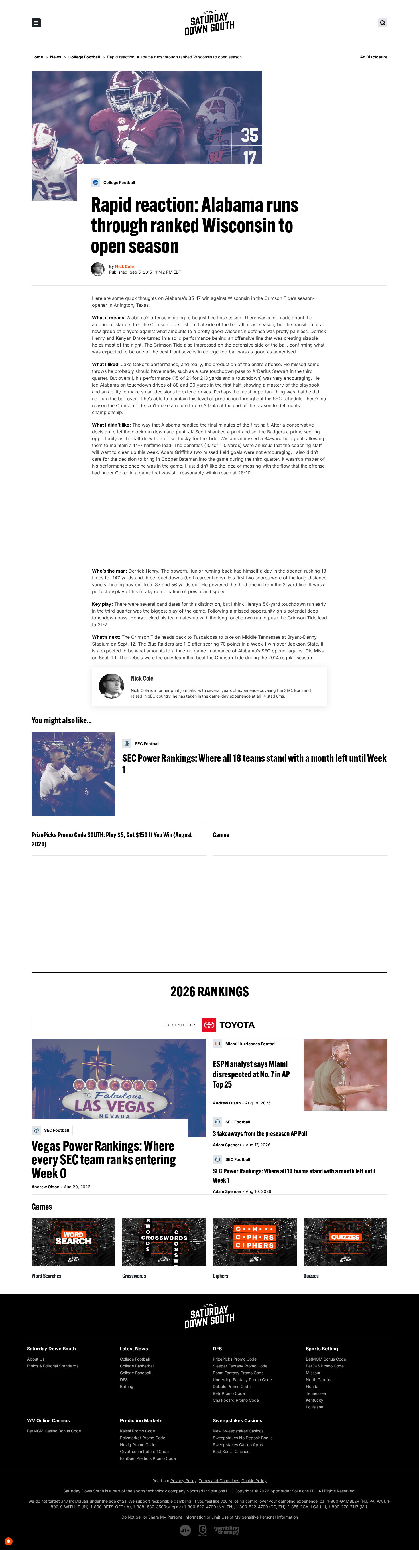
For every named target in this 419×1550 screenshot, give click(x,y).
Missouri (313, 1372)
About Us (35, 1359)
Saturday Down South (51, 1348)
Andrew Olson (46, 1186)
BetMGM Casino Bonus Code (54, 1430)
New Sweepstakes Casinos (238, 1430)
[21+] (186, 1530)
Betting (126, 1386)
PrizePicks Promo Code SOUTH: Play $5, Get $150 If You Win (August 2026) (112, 839)
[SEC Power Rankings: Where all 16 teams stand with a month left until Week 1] (73, 774)
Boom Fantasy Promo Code (238, 1372)
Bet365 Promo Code (325, 1365)
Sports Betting (322, 1348)
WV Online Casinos (48, 1420)
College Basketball (137, 1365)
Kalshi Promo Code (137, 1430)
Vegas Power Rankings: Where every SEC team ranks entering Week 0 (104, 1159)
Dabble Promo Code (232, 1386)
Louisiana (314, 1407)
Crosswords (134, 1275)
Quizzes (311, 1275)
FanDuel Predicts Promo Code (148, 1458)
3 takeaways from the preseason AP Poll (260, 1133)
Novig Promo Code (137, 1444)
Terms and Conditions (219, 1480)
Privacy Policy (183, 1480)
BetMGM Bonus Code (326, 1359)
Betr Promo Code (229, 1393)
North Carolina (319, 1379)
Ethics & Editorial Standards (52, 1365)
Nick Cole (124, 266)
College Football (135, 1359)
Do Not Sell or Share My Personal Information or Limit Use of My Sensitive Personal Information (209, 1517)
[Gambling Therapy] (226, 1530)
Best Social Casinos (231, 1451)
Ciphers (220, 1275)
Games (221, 834)
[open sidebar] (36, 22)
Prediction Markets (141, 1420)
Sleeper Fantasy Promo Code (240, 1365)
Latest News (134, 1348)
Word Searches (46, 1275)
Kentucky (314, 1400)
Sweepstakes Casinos (237, 1420)
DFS (124, 1379)
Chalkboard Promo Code (236, 1400)
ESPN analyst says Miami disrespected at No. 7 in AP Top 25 (251, 1074)
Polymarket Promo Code (142, 1437)
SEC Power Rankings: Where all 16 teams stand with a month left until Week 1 (254, 763)
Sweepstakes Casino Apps (238, 1444)
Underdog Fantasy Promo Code (242, 1379)
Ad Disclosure (373, 56)
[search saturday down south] (382, 22)
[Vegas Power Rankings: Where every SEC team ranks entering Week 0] (119, 1088)
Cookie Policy (254, 1480)
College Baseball (135, 1372)
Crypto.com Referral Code (144, 1451)
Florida (312, 1386)
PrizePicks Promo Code (235, 1359)
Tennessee (316, 1393)
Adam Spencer (227, 1144)
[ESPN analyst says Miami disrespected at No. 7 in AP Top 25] (345, 1074)
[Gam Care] (202, 1530)
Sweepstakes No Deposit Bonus (242, 1437)
